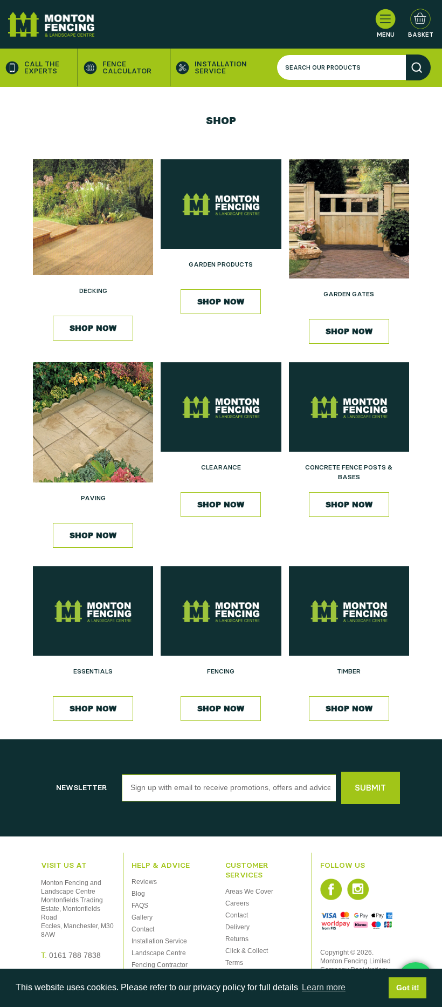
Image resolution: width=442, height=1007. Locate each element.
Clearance (221, 467)
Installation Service (221, 67)
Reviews (144, 882)
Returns (236, 939)
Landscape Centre (159, 953)
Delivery (237, 927)
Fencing (220, 671)
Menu (386, 34)
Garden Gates (348, 294)
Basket (420, 34)
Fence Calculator (126, 67)
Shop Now (93, 328)
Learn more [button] (324, 987)
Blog (138, 893)
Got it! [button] (407, 987)
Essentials (93, 671)
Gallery (142, 917)
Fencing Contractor (160, 965)
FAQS (140, 905)
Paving (93, 498)
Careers (237, 903)
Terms (234, 963)
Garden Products (221, 264)
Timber (349, 671)
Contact (143, 929)
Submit (370, 788)
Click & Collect (246, 951)
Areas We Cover (249, 891)
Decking (93, 291)
